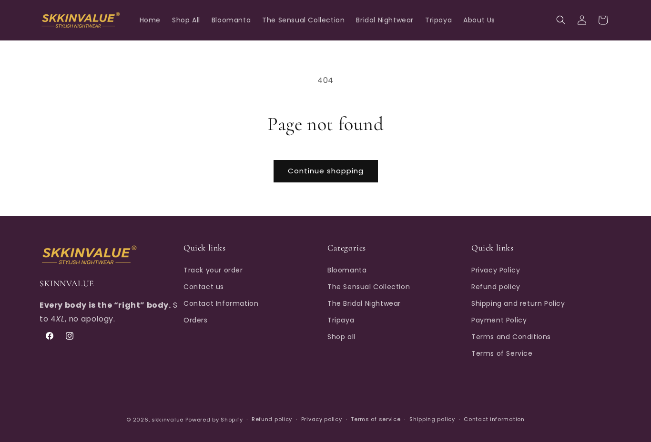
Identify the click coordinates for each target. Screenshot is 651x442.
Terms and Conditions (511, 337)
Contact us (203, 286)
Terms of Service (502, 353)
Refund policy (495, 286)
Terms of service (375, 419)
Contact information (494, 419)
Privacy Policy (495, 269)
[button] (560, 20)
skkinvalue (167, 419)
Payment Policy (499, 320)
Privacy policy (321, 419)
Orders (195, 320)
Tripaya (340, 320)
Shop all (341, 337)
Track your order (213, 269)
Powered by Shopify (214, 419)
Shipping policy (432, 419)
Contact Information (220, 303)
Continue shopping (326, 171)
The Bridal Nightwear (364, 303)
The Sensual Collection (368, 286)
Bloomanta (346, 269)
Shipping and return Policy (518, 303)
